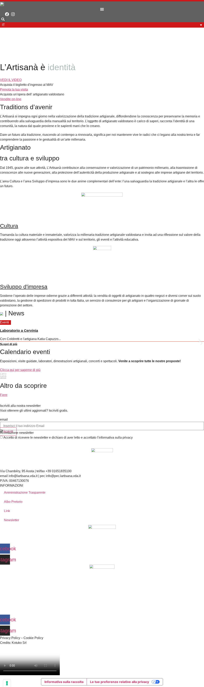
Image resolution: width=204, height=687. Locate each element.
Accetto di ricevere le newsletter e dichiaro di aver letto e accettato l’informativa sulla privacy (68, 437)
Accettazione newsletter (17, 432)
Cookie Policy (33, 638)
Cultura (9, 226)
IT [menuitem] (3, 25)
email (4, 419)
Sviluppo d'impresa (23, 287)
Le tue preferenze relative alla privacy (119, 682)
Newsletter (11, 520)
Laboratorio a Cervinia (19, 331)
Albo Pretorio (13, 501)
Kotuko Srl (19, 642)
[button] (102, 9)
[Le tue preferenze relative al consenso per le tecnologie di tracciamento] (7, 683)
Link (7, 511)
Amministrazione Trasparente (24, 492)
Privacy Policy (10, 638)
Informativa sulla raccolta (63, 682)
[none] (102, 25)
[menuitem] (102, 25)
